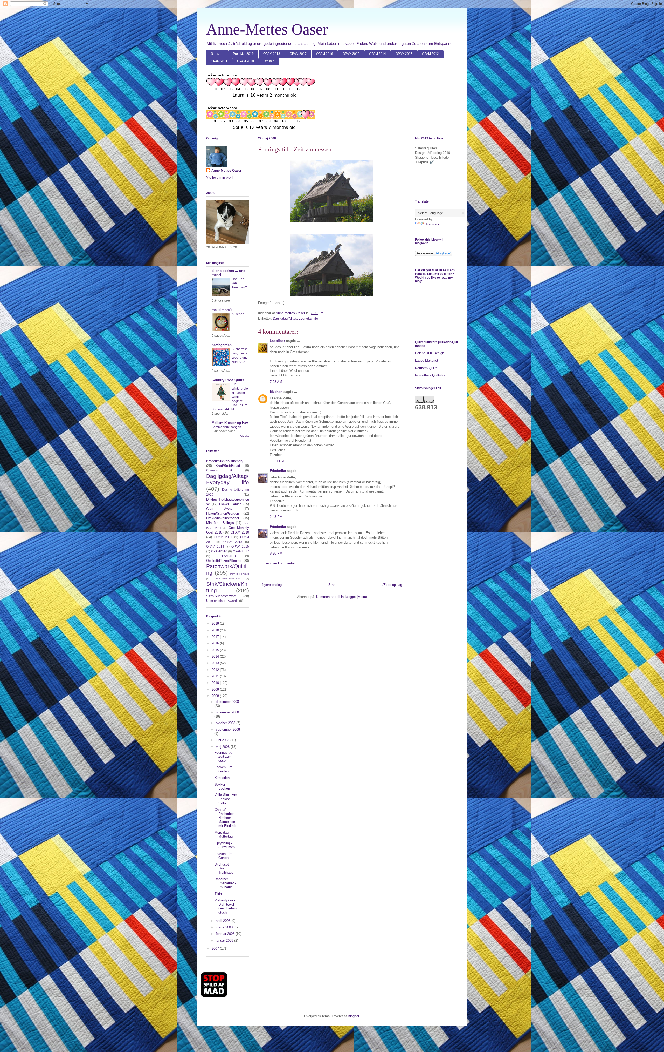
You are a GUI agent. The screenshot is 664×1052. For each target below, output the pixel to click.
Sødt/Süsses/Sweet (221, 596)
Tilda (218, 894)
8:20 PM (276, 553)
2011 (216, 676)
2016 (216, 643)
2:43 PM (276, 517)
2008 (216, 696)
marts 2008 (225, 927)
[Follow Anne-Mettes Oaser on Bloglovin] (433, 255)
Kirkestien (222, 778)
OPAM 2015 (351, 54)
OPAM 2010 (245, 61)
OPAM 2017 (298, 54)
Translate (432, 224)
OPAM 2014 (377, 54)
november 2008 (227, 712)
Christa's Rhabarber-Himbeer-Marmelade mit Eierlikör (225, 818)
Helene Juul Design (429, 353)
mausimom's (222, 310)
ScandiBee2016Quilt (227, 578)
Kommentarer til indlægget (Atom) (341, 597)
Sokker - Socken (222, 787)
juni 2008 (223, 740)
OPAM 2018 (271, 54)
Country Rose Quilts (228, 380)
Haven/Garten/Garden (222, 513)
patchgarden (222, 345)
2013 (216, 663)
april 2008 (223, 921)
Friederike (278, 471)
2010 (216, 683)
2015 (216, 650)
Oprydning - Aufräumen (225, 845)
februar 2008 (226, 934)
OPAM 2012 (430, 54)
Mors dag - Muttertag (224, 835)
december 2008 (227, 702)
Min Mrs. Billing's (220, 523)
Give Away (219, 509)
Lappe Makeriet (426, 360)
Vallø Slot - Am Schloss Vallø (226, 799)
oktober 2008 (226, 723)
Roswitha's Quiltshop (430, 375)
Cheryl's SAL (220, 470)
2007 (216, 948)
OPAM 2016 (324, 54)
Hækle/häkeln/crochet (222, 518)
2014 (216, 656)
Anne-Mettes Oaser (267, 29)
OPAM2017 (241, 551)
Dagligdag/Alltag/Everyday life (295, 318)
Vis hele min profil (219, 177)
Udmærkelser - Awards (222, 600)
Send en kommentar (280, 563)
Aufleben (238, 314)
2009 (216, 689)
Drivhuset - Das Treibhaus (224, 868)
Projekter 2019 (243, 54)
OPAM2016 (219, 551)
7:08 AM (276, 382)
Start (332, 585)
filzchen (276, 392)
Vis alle (244, 436)
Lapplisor (277, 341)
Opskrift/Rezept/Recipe (223, 561)
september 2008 (228, 729)
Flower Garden (230, 504)
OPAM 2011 (219, 61)
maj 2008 (223, 747)
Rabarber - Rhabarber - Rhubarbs (225, 883)
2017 (216, 637)
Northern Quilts (426, 368)
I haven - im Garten (223, 769)
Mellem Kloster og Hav (230, 423)
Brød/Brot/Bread (228, 466)
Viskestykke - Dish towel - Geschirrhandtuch (226, 906)
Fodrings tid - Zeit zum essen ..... (224, 757)
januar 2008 (225, 940)
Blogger (353, 1016)
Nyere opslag (272, 585)
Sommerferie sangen (226, 427)
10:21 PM (277, 461)
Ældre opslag (392, 585)
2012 (216, 670)
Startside (217, 54)
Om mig (269, 61)
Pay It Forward (239, 573)
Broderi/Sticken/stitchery (224, 461)
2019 (216, 623)
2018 (216, 630)
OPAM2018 (228, 556)
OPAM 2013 (404, 54)
